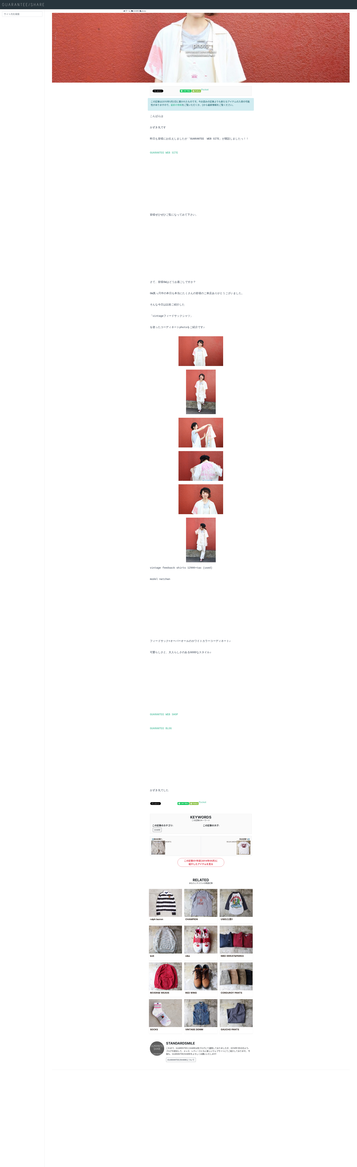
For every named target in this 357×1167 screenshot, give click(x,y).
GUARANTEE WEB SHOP (164, 714)
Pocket (205, 89)
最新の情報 (176, 105)
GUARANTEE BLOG (161, 728)
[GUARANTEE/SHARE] (23, 4)
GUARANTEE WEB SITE (164, 152)
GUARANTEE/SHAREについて (181, 1060)
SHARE (157, 830)
